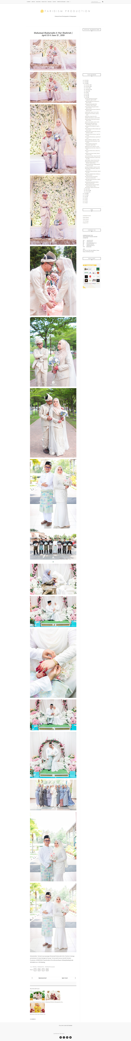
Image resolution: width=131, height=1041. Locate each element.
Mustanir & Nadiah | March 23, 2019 (92, 167)
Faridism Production (71, 1033)
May (86, 95)
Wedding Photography (50, 966)
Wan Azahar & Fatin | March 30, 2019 (92, 156)
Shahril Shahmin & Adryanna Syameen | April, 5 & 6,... (91, 144)
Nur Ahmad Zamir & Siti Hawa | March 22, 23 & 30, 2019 (91, 177)
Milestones (38, 1)
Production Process (87, 215)
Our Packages (86, 221)
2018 (85, 193)
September (87, 89)
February (87, 190)
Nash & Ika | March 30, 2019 (90, 116)
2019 (85, 83)
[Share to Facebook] (35, 970)
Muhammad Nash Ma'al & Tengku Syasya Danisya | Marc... (92, 185)
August (86, 91)
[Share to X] (39, 970)
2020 (85, 81)
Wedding (35, 966)
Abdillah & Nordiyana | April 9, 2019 (92, 117)
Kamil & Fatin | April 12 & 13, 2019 (92, 112)
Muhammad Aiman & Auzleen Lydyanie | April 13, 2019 (91, 99)
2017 (85, 195)
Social (68, 1)
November (87, 86)
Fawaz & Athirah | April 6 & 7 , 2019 (92, 139)
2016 (85, 196)
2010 (85, 202)
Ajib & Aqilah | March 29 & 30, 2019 (92, 160)
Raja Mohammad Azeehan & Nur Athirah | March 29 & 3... (92, 162)
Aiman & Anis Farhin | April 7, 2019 (92, 122)
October (87, 88)
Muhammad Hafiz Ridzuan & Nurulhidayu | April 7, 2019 (91, 124)
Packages (49, 1)
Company (28, 1)
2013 (85, 199)
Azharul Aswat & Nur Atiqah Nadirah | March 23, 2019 (92, 165)
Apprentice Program (61, 1)
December (87, 85)
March (86, 189)
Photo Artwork (86, 217)
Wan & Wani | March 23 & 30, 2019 (92, 187)
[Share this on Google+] (43, 970)
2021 (85, 80)
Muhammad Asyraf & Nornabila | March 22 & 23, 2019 (92, 182)
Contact (54, 1)
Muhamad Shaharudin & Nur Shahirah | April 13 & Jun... (91, 104)
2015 (85, 198)
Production (44, 1)
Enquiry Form (85, 222)
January (87, 192)
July (86, 92)
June (86, 94)
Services (33, 1)
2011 (85, 201)
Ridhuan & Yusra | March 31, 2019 (92, 146)
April (86, 97)
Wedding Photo (41, 966)
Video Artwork (86, 219)
